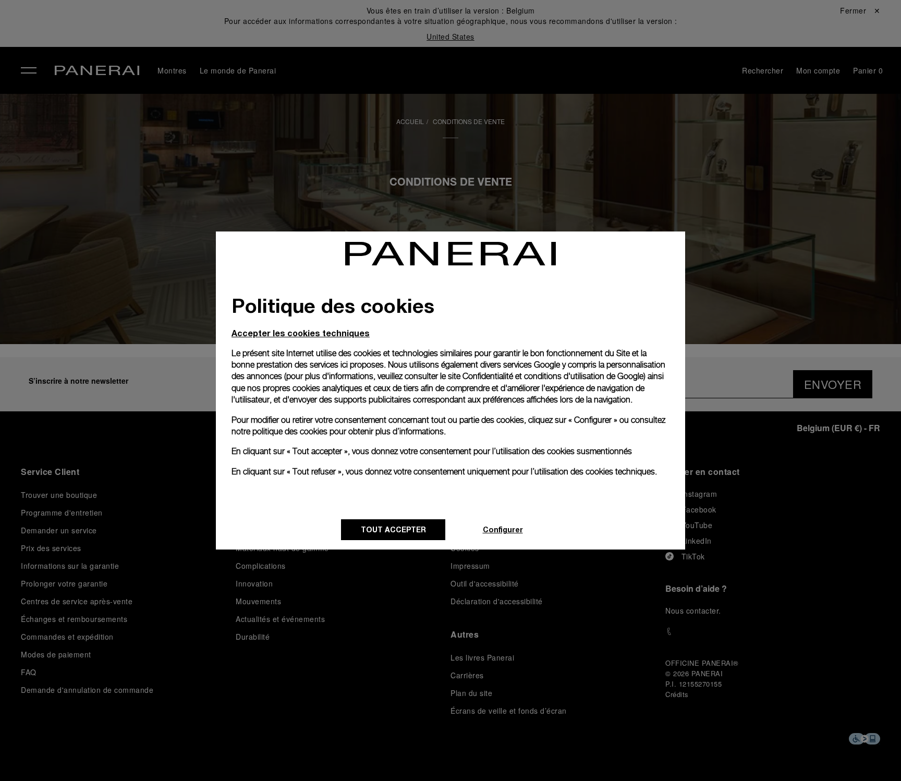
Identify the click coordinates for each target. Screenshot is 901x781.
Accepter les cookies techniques (301, 333)
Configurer (503, 529)
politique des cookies (289, 431)
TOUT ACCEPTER (393, 529)
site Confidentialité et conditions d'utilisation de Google (545, 376)
